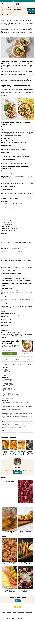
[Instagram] (20, 607)
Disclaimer (14, 612)
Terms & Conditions (21, 612)
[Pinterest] (17, 607)
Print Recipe (32, 12)
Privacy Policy (9, 612)
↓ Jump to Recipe (30, 9)
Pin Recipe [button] (26, 353)
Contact (4, 612)
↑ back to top (6, 615)
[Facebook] (15, 607)
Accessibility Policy (29, 612)
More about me (17, 472)
